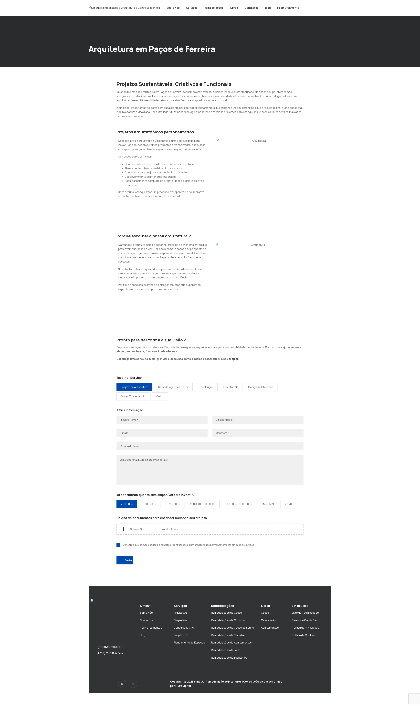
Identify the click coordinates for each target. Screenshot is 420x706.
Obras (234, 8)
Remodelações (213, 8)
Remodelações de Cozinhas (228, 620)
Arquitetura (181, 612)
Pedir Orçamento (288, 8)
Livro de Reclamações (305, 612)
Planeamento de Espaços (189, 642)
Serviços (191, 8)
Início (156, 8)
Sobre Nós (173, 8)
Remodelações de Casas (226, 612)
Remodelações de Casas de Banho (232, 627)
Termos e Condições (305, 620)
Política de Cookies (303, 635)
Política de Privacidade (305, 627)
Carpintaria (180, 620)
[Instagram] (133, 684)
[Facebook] (122, 684)
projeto (234, 359)
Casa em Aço (269, 620)
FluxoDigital (183, 686)
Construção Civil (184, 627)
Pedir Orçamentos (151, 627)
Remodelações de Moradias (228, 635)
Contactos (251, 8)
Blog (268, 8)
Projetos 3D (181, 635)
